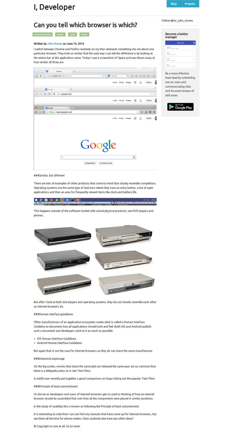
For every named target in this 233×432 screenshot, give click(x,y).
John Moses (54, 43)
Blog (174, 3)
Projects (190, 3)
